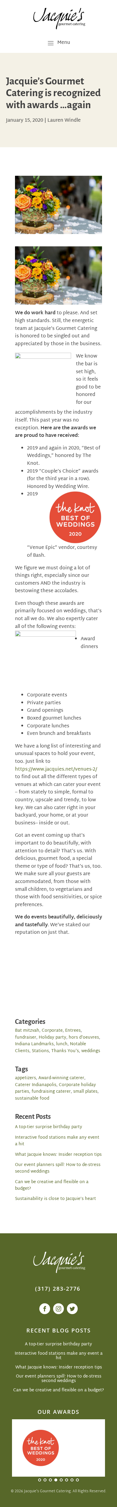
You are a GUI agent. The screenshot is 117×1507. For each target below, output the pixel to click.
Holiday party (52, 1037)
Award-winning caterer (61, 1078)
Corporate (52, 1030)
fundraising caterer (51, 1091)
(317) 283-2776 (57, 1288)
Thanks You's (65, 1051)
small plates (85, 1091)
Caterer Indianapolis (35, 1085)
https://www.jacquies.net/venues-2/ (56, 769)
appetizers (25, 1078)
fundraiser (25, 1037)
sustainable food (32, 1098)
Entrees (73, 1030)
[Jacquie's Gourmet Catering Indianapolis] (58, 18)
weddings (90, 1051)
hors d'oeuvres (84, 1037)
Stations (40, 1051)
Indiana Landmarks (34, 1044)
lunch (62, 1044)
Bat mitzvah (27, 1030)
